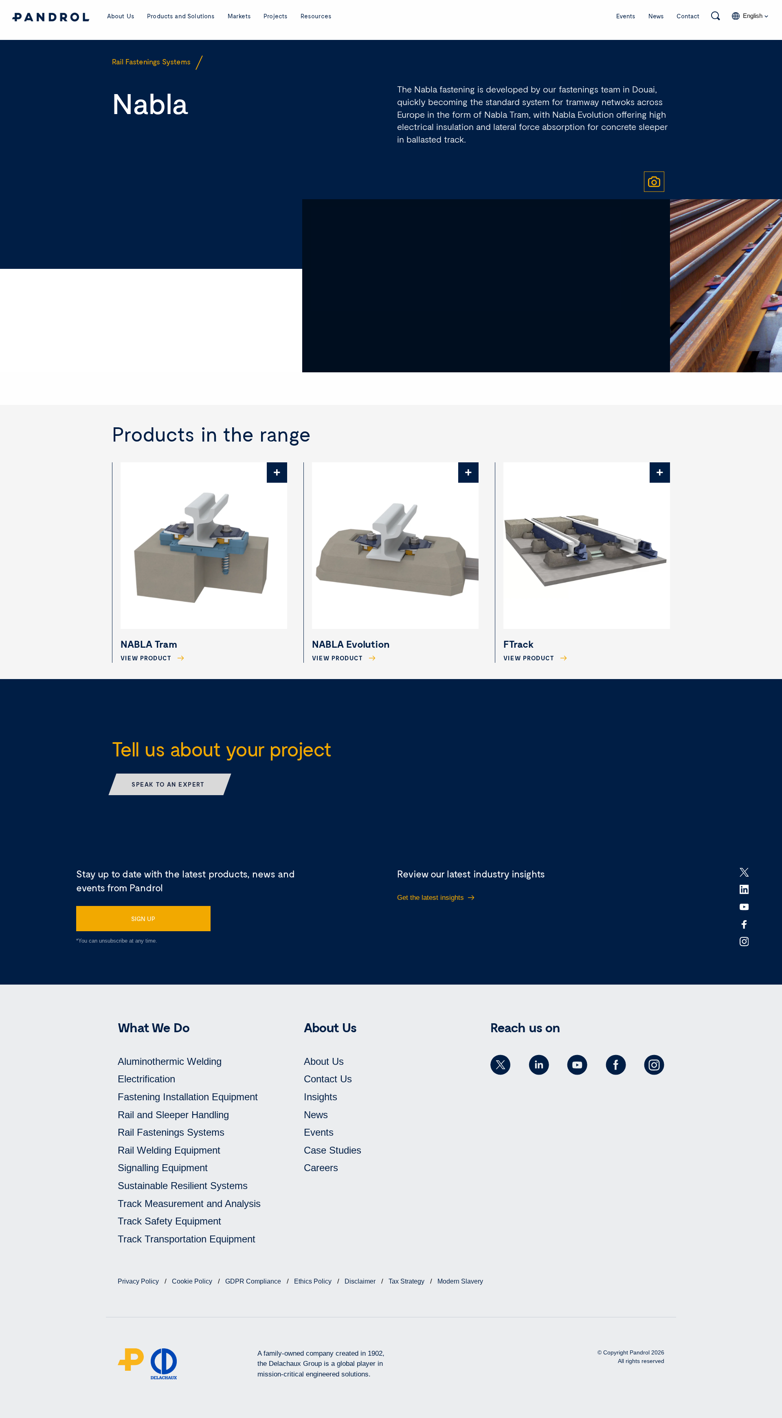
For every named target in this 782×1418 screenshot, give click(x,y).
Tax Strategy (407, 1281)
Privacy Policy (139, 1281)
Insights (320, 1096)
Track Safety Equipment (169, 1221)
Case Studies (332, 1150)
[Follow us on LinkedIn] (539, 1065)
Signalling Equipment (163, 1167)
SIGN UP (143, 918)
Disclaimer (361, 1281)
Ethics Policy (313, 1281)
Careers (321, 1167)
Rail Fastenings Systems (171, 1132)
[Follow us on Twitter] (500, 1065)
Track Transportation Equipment (186, 1238)
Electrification (146, 1078)
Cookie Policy (193, 1281)
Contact (688, 16)
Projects (276, 16)
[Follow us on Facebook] (616, 1065)
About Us (120, 16)
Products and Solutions (181, 16)
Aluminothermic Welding (170, 1061)
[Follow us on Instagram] (654, 1065)
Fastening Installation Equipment (188, 1096)
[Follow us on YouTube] (577, 1065)
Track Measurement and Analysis (189, 1203)
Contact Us (328, 1078)
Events (625, 16)
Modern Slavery (460, 1281)
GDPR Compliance (254, 1281)
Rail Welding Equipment (169, 1150)
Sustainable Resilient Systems (183, 1185)
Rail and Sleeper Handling (173, 1114)
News (656, 16)
